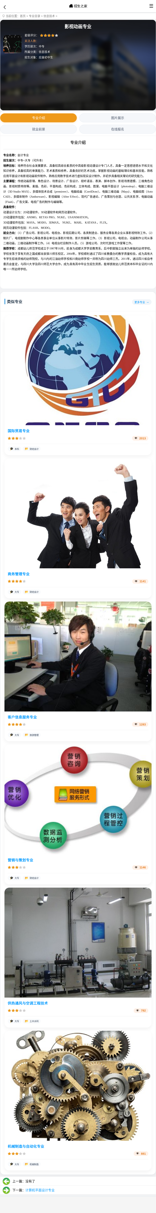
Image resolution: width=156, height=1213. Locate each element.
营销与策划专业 (20, 860)
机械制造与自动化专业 (26, 1146)
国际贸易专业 (19, 431)
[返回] (4, 7)
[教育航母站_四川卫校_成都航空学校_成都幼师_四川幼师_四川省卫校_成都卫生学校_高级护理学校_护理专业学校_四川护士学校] (78, 6)
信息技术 (49, 16)
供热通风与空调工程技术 (28, 1003)
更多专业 (139, 302)
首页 (23, 16)
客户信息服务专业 (22, 717)
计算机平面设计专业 (40, 1190)
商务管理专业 (19, 574)
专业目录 (34, 16)
